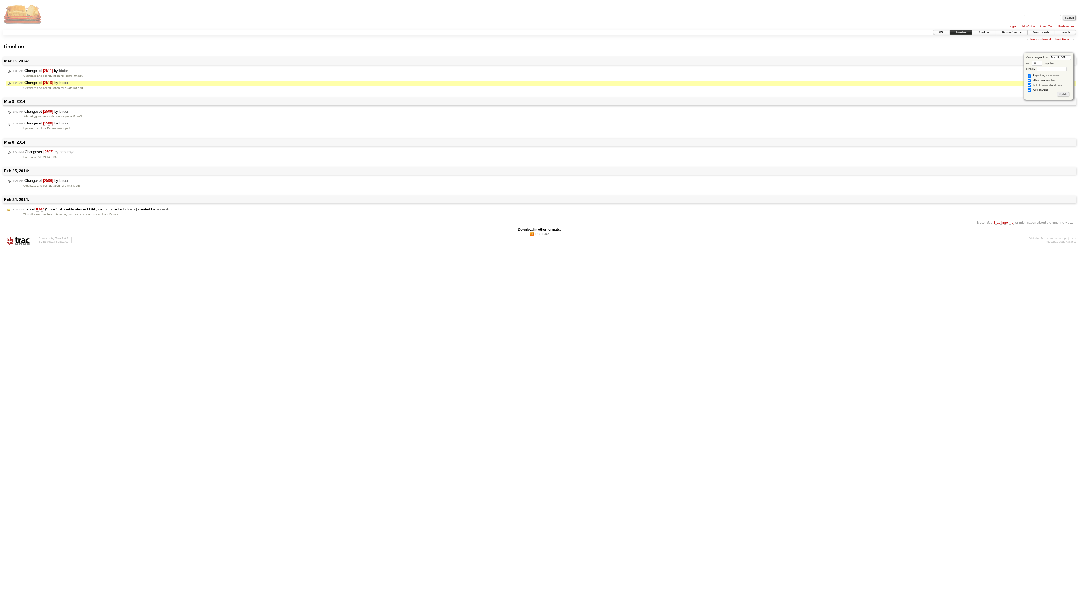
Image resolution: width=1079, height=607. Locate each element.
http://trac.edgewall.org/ (1061, 241)
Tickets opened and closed (1048, 85)
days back (1049, 63)
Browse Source (1012, 32)
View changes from (1037, 57)
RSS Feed (542, 233)
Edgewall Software (55, 241)
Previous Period (1040, 39)
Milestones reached (1043, 80)
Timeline (961, 32)
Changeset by (40, 71)
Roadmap (984, 32)
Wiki (941, 32)
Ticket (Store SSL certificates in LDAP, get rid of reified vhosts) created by (91, 209)
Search (1065, 32)
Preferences (1066, 26)
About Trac (1047, 26)
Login (1012, 26)
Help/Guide (1028, 26)
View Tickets (1041, 32)
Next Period (1063, 39)
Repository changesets (1046, 75)
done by (1031, 68)
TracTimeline (1004, 222)
